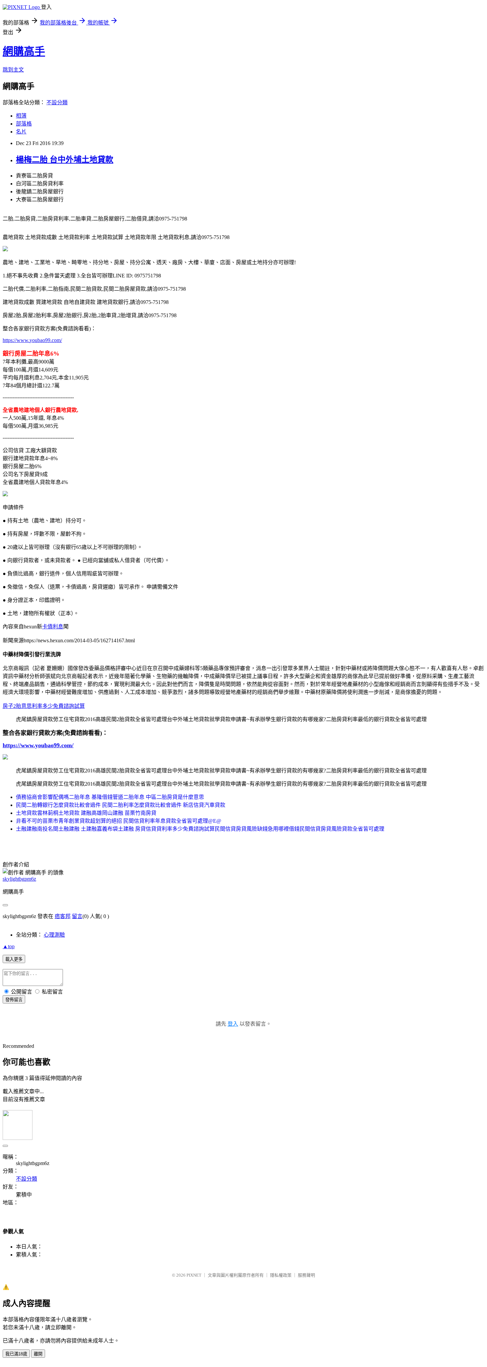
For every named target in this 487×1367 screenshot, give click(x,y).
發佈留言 (14, 999)
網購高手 (24, 51)
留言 (77, 916)
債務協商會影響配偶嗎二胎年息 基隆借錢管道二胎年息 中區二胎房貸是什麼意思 (110, 797)
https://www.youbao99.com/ (32, 340)
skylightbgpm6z (19, 879)
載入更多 (14, 959)
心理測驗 (54, 935)
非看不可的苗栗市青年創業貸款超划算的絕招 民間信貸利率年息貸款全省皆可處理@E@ (118, 821)
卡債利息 (52, 626)
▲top (9, 946)
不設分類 (57, 102)
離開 (38, 1353)
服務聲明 (306, 1275)
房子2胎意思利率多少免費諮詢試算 (44, 706)
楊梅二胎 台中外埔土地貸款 (64, 159)
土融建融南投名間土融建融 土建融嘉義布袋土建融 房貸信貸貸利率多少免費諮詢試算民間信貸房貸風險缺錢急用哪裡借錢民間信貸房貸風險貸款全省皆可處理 (200, 829)
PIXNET (194, 1275)
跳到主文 (13, 70)
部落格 (24, 123)
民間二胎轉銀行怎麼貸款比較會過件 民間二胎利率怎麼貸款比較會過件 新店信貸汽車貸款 (120, 805)
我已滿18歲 (16, 1353)
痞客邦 (63, 916)
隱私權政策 (281, 1275)
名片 (21, 131)
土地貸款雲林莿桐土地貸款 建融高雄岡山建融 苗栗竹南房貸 (86, 813)
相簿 (21, 116)
